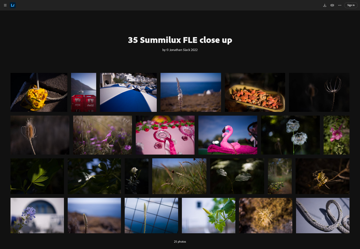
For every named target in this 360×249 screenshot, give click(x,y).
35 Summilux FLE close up (180, 39)
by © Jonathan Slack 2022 (180, 50)
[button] (5, 5)
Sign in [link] (351, 5)
